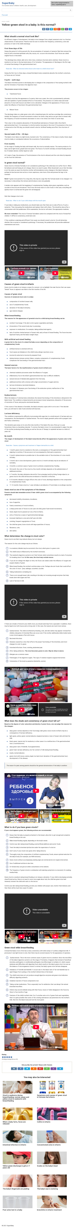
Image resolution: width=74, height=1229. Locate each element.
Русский (5, 15)
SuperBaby (8, 3)
